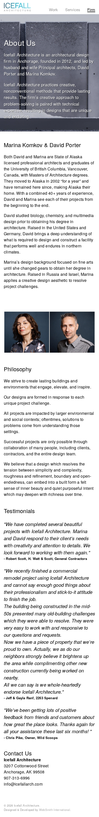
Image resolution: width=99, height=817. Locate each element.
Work (53, 9)
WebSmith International (54, 809)
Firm (91, 9)
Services (72, 9)
